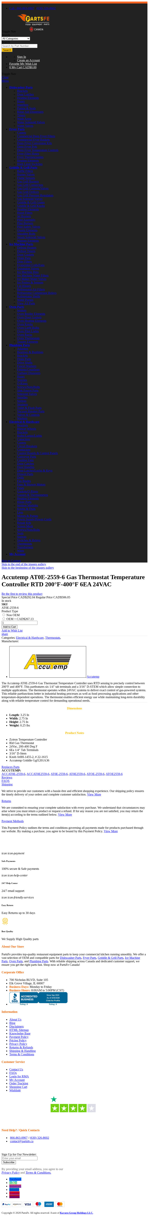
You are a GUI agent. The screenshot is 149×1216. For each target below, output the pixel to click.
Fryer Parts (17, 129)
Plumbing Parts (19, 345)
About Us (15, 1019)
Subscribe (8, 1162)
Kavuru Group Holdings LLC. (76, 1212)
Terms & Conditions (21, 1054)
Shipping (7, 784)
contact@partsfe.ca (21, 1141)
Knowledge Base (19, 1033)
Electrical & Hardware (24, 421)
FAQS (6, 781)
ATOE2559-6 (114, 774)
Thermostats (52, 637)
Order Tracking (18, 1083)
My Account (17, 554)
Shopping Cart (18, 1086)
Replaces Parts (10, 767)
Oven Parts (16, 306)
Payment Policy (19, 1037)
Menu (5, 80)
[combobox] (19, 46)
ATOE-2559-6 (95, 774)
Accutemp (93, 676)
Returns (6, 801)
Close (5, 77)
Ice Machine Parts (21, 244)
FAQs (13, 1073)
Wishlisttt (15, 1090)
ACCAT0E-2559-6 (13, 774)
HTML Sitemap (19, 1030)
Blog (12, 1023)
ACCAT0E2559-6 (38, 774)
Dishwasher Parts (21, 87)
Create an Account (28, 60)
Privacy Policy (18, 1044)
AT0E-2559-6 (59, 774)
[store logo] (33, 31)
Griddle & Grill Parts (23, 167)
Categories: (9, 637)
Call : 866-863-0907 (21, 8)
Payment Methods (13, 821)
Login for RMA (19, 1076)
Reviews (7, 777)
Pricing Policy (18, 1040)
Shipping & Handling (22, 1050)
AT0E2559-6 (77, 774)
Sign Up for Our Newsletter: (19, 1154)
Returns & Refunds (21, 1047)
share (5, 634)
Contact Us (16, 1069)
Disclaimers (16, 1026)
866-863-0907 (19, 1137)
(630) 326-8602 (46, 8)
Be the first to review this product (22, 593)
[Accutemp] (47, 676)
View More (94, 794)
